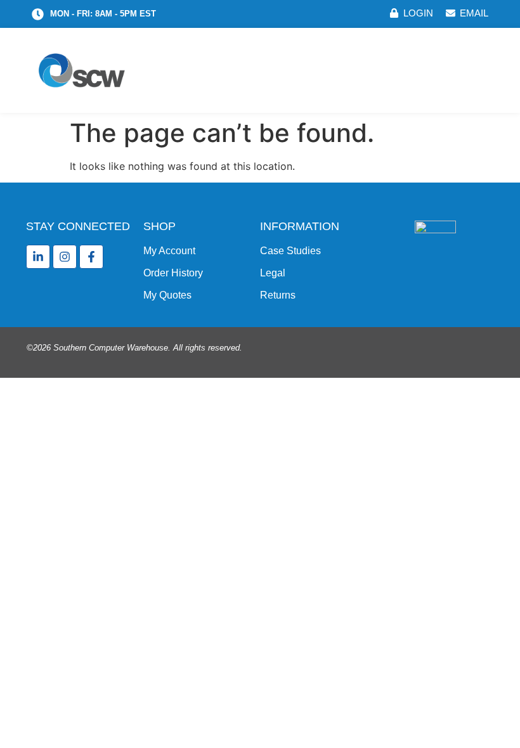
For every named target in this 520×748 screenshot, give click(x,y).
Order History (173, 273)
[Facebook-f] (91, 257)
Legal (272, 273)
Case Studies (290, 250)
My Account (169, 250)
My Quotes (167, 295)
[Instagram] (65, 257)
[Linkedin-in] (38, 257)
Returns (278, 295)
